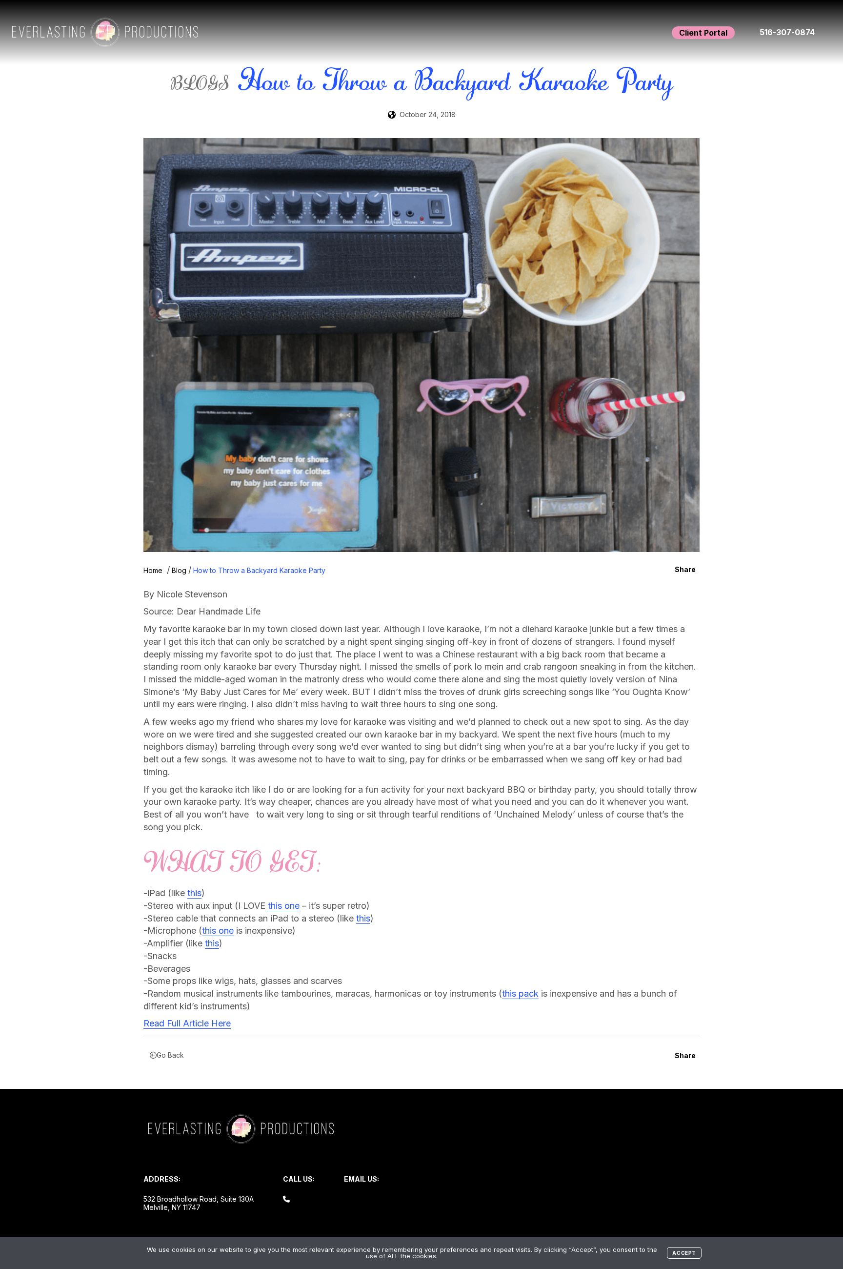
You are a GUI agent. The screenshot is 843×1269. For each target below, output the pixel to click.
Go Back (170, 1055)
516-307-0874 (787, 32)
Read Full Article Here (187, 1023)
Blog (179, 570)
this (194, 893)
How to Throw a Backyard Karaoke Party (259, 570)
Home (152, 570)
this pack (520, 993)
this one (284, 906)
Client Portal (703, 33)
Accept (684, 1253)
